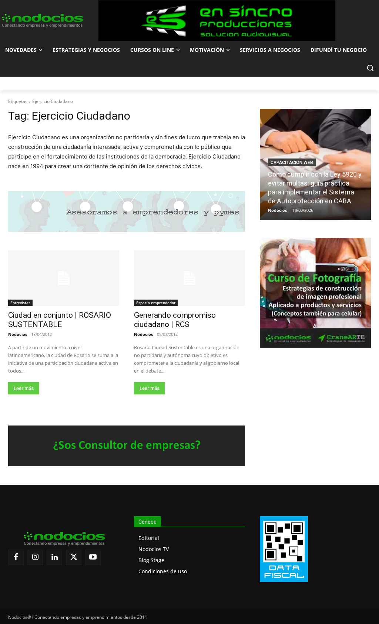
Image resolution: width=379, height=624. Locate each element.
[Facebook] (16, 557)
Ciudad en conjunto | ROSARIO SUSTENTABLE (59, 320)
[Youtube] (93, 557)
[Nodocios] (42, 21)
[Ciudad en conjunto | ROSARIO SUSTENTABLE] (63, 278)
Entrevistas (20, 302)
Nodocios (17, 334)
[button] (370, 68)
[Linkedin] (54, 557)
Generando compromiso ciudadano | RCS (175, 320)
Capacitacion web (292, 162)
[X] (73, 557)
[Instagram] (35, 557)
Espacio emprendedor (155, 302)
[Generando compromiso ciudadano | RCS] (189, 278)
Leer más (24, 388)
